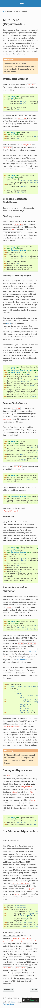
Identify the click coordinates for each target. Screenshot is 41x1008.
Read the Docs (8, 1004)
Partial (8, 323)
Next (33, 989)
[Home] (3, 11)
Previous (9, 989)
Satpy (22, 3)
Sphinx (13, 1002)
